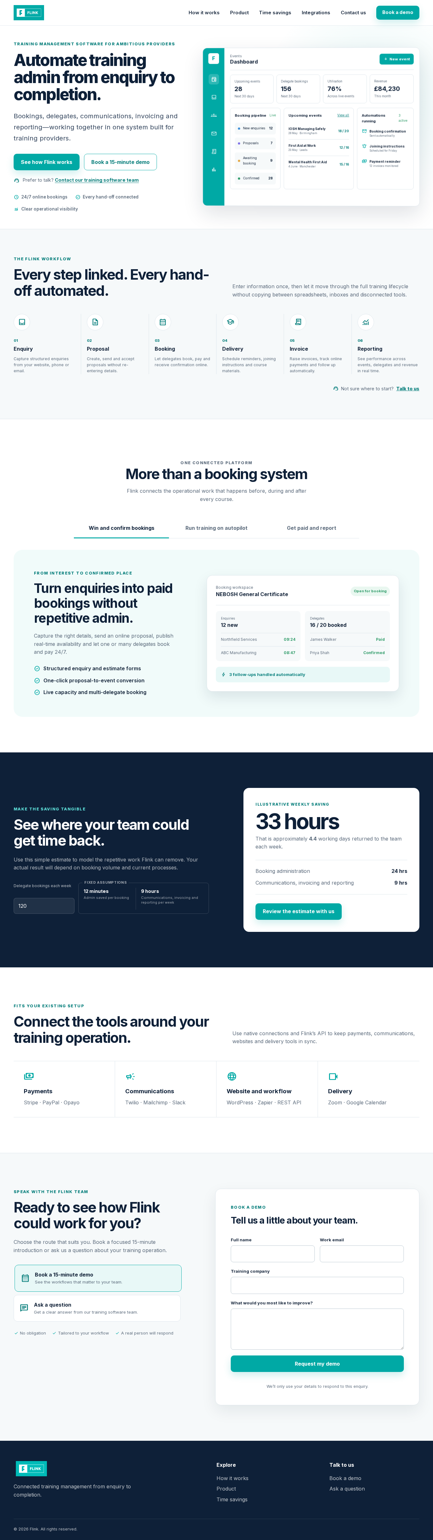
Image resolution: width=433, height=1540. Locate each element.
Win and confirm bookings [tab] (121, 528)
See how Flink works (46, 162)
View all (343, 115)
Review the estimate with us (298, 911)
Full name (241, 1239)
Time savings (275, 13)
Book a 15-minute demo (120, 162)
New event (397, 59)
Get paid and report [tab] (311, 528)
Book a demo (397, 12)
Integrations (316, 13)
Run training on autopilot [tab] (216, 528)
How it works (204, 13)
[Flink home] (29, 12)
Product (239, 13)
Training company (250, 1271)
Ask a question (347, 1488)
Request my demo (317, 1364)
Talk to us (407, 388)
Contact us (353, 13)
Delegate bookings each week (42, 885)
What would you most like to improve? (272, 1302)
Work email (332, 1239)
